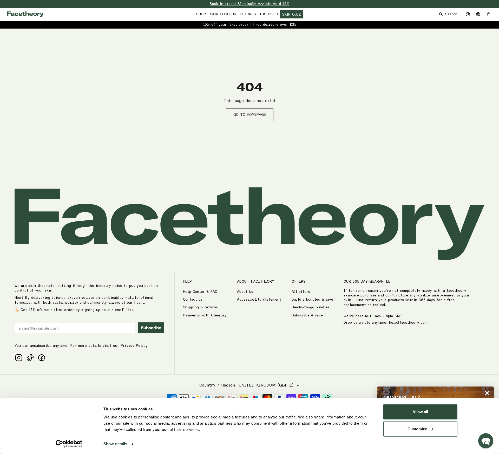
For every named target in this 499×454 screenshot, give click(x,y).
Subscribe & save (307, 315)
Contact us (192, 299)
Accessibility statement (259, 299)
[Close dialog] (487, 393)
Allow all (420, 412)
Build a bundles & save (312, 299)
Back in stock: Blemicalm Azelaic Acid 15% (249, 4)
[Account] (468, 14)
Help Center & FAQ (200, 292)
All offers (301, 292)
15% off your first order (225, 24)
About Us (245, 292)
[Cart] (488, 14)
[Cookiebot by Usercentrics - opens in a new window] (69, 444)
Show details (115, 444)
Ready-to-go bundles (311, 307)
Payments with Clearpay (205, 315)
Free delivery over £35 (274, 24)
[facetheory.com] (25, 14)
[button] (485, 440)
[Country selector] (478, 14)
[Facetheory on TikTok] (30, 358)
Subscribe (151, 328)
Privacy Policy (134, 346)
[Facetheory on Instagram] (19, 358)
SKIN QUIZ (291, 14)
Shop (201, 14)
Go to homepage (249, 115)
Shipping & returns (200, 307)
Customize (417, 428)
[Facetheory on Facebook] (41, 358)
